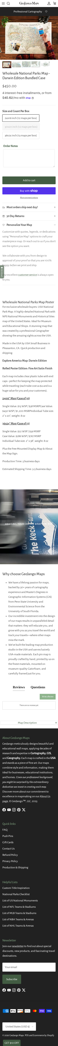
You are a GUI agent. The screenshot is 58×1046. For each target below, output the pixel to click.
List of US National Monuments (20, 900)
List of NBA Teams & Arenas (18, 919)
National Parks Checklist (16, 894)
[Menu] (3, 3)
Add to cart (29, 180)
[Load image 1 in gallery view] (29, 38)
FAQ (4, 829)
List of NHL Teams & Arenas (18, 925)
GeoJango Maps (16, 1035)
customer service (27, 274)
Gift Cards (7, 842)
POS (27, 1035)
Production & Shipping (15, 867)
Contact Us (8, 848)
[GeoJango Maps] (29, 3)
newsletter (18, 946)
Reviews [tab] (19, 687)
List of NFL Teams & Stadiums (19, 906)
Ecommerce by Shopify (43, 1035)
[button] (2, 271)
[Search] (10, 3)
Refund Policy (10, 854)
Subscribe (11, 979)
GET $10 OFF (12, 1042)
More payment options (29, 198)
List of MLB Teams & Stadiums (19, 913)
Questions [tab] (38, 687)
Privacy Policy (10, 861)
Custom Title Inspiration (16, 887)
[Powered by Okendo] (9, 698)
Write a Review (47, 697)
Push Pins (7, 836)
